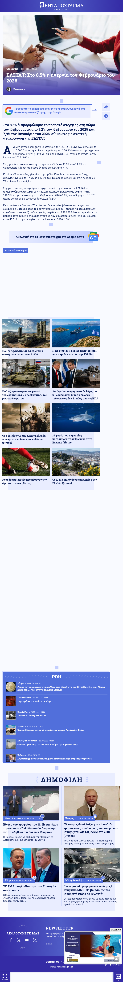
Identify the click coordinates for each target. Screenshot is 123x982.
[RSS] (35, 940)
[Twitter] (18, 940)
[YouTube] (27, 940)
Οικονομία (12, 68)
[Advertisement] (51, 288)
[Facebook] (10, 940)
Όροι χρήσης (52, 961)
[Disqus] (51, 539)
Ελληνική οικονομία (16, 250)
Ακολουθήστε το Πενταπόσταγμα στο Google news (50, 237)
